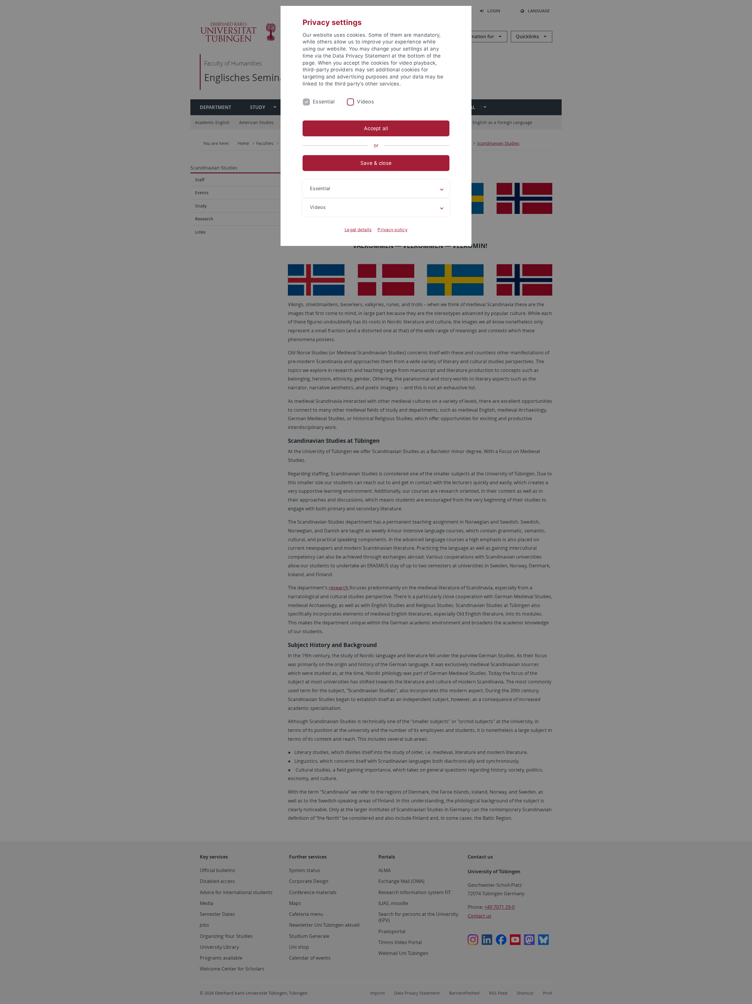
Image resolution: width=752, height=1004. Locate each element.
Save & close (376, 163)
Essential (324, 102)
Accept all (376, 128)
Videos (365, 102)
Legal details (358, 229)
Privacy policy (392, 229)
